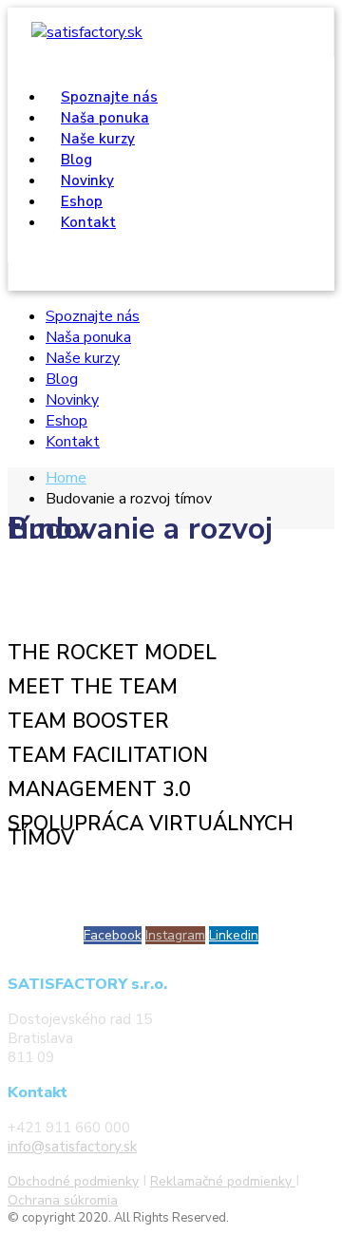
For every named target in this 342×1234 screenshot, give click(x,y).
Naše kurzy (83, 358)
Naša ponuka (88, 337)
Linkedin (233, 935)
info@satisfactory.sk (72, 1146)
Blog (62, 379)
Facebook (113, 935)
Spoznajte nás (93, 316)
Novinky (72, 399)
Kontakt (88, 222)
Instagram (175, 935)
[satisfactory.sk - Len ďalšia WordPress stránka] (86, 32)
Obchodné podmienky (73, 1181)
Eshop (66, 420)
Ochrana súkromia (63, 1200)
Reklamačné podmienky (222, 1181)
